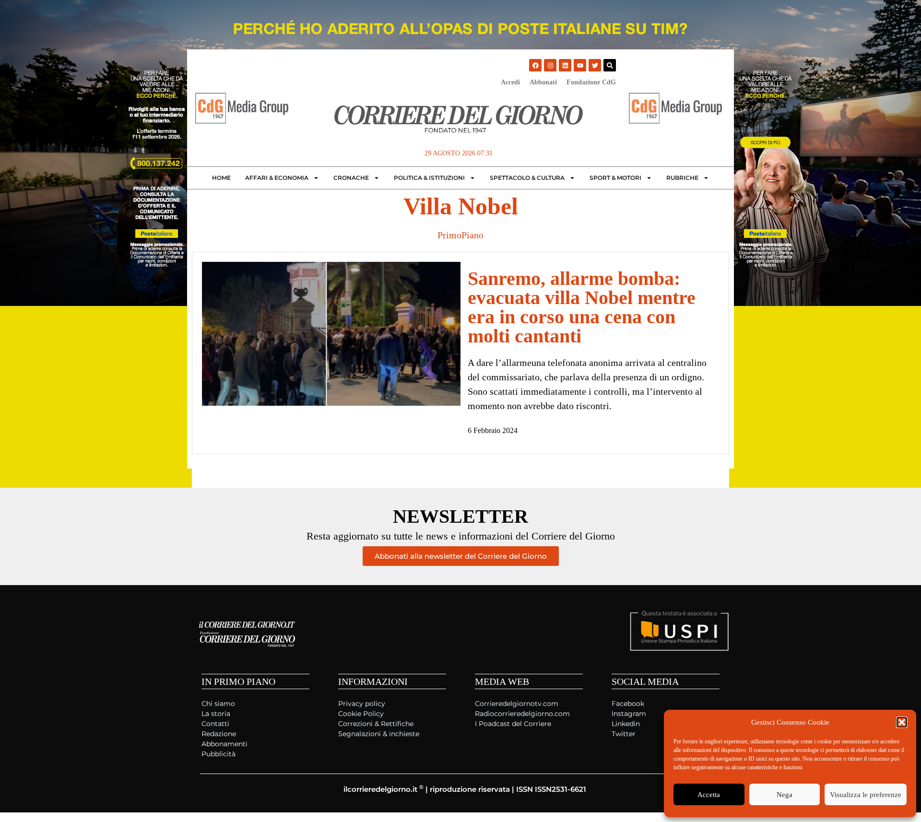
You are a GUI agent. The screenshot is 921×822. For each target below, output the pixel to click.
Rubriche (682, 177)
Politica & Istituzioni (429, 177)
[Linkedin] (565, 65)
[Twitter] (595, 65)
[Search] (609, 65)
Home (221, 177)
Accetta (708, 795)
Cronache (351, 177)
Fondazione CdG (591, 82)
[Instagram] (550, 65)
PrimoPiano (460, 235)
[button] (902, 722)
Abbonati (543, 82)
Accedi (510, 82)
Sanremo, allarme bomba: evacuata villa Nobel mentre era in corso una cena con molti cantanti (582, 307)
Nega (784, 795)
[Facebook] (535, 65)
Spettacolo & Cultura (527, 177)
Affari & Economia (276, 177)
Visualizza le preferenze (865, 795)
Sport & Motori (615, 177)
